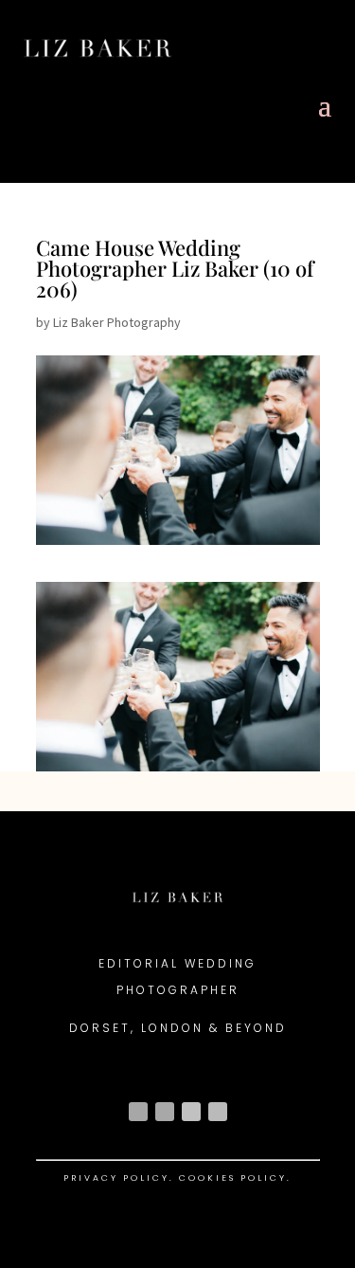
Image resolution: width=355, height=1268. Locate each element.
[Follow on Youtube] (191, 1111)
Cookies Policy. (235, 1178)
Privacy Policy (116, 1178)
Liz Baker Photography (117, 322)
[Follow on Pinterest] (217, 1111)
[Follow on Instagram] (138, 1111)
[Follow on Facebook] (164, 1111)
